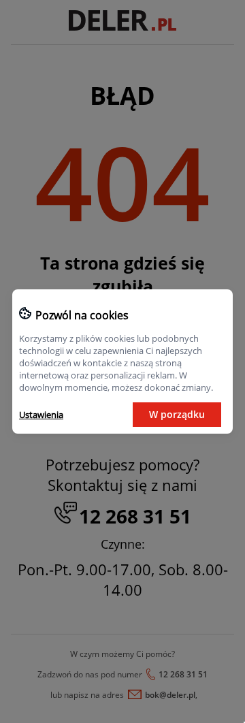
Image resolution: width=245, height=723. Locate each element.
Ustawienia (41, 414)
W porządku (177, 414)
